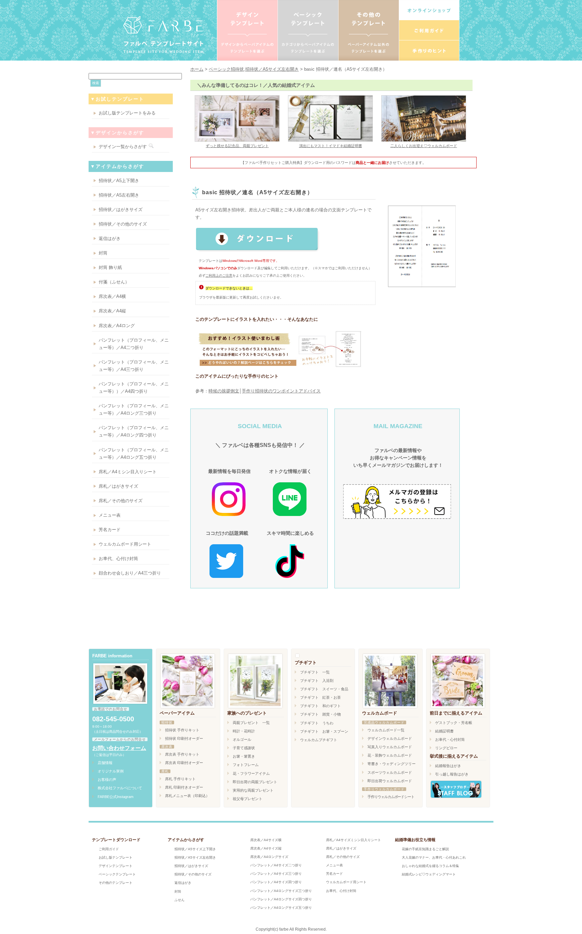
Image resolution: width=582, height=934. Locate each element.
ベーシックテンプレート (117, 874)
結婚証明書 (444, 731)
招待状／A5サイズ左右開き (272, 69)
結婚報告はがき (448, 766)
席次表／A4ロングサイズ (269, 857)
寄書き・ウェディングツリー (391, 764)
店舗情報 (105, 763)
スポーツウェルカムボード (389, 772)
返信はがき (110, 238)
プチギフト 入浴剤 (316, 681)
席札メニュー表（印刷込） (187, 796)
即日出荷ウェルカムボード (389, 781)
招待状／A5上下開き (119, 180)
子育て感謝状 (244, 748)
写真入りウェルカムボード (389, 747)
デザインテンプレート (115, 866)
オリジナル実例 (111, 771)
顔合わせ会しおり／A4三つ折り (130, 573)
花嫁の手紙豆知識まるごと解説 (425, 849)
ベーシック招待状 (226, 69)
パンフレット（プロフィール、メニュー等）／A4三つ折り (134, 365)
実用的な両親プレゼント (253, 790)
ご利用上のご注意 (218, 275)
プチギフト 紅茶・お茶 (320, 697)
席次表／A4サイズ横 (266, 840)
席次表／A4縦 (112, 310)
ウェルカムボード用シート (125, 544)
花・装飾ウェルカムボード (389, 755)
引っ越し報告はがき (451, 774)
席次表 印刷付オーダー (184, 763)
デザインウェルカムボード (389, 738)
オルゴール (242, 739)
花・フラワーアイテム (251, 773)
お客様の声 (107, 779)
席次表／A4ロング (117, 325)
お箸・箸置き (244, 756)
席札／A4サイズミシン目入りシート (353, 840)
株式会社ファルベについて (120, 788)
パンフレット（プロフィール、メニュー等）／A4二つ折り (134, 344)
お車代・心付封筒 (450, 739)
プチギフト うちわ (316, 723)
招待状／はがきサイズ (120, 209)
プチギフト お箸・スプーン (324, 731)
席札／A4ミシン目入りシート (128, 471)
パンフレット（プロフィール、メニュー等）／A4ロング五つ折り (134, 453)
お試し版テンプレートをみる (127, 112)
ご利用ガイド (109, 849)
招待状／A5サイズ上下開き (195, 849)
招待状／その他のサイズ (123, 224)
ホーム (196, 69)
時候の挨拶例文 (223, 390)
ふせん (179, 900)
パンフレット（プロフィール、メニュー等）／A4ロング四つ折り (134, 431)
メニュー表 (110, 515)
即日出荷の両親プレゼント (255, 782)
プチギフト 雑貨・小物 (320, 714)
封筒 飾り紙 (110, 267)
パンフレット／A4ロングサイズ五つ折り (281, 907)
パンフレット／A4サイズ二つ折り (276, 865)
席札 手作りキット (180, 779)
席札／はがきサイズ (118, 486)
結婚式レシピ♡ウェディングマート (429, 874)
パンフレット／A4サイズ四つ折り (276, 882)
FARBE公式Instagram (115, 797)
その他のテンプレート (115, 883)
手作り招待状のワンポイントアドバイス (281, 390)
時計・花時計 (244, 731)
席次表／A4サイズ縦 (266, 848)
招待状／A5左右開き (119, 195)
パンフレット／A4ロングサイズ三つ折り (281, 891)
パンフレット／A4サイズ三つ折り (276, 873)
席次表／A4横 (112, 296)
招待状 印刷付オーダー (184, 738)
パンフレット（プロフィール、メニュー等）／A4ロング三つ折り (134, 409)
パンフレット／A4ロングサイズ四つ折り (281, 899)
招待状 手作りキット (182, 730)
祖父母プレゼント (247, 799)
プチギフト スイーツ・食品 (324, 689)
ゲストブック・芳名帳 (453, 723)
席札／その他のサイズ (120, 500)
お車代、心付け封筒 (118, 558)
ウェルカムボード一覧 (386, 730)
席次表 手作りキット (182, 754)
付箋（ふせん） (114, 281)
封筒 (103, 252)
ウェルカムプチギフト (318, 740)
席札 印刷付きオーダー (184, 787)
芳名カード (110, 529)
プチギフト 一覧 (315, 672)
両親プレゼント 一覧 (251, 723)
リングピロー (446, 748)
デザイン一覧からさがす (123, 146)
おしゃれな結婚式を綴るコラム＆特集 (430, 866)
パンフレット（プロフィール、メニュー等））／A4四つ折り (134, 387)
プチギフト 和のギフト (320, 706)
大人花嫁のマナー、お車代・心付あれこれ (434, 857)
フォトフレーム (246, 765)
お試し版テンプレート (115, 857)
